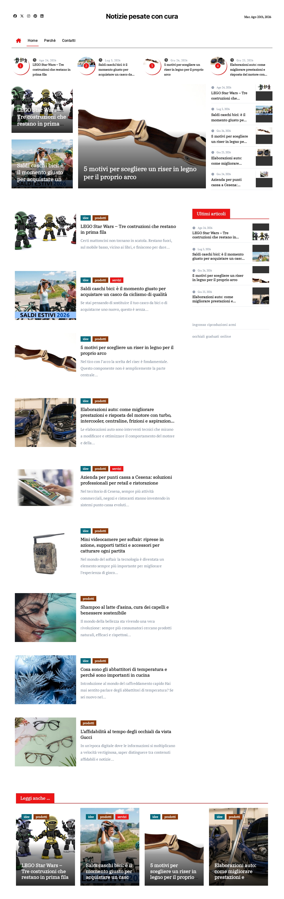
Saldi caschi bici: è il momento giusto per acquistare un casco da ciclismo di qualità (40, 179)
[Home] (18, 41)
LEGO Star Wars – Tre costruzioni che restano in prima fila (52, 69)
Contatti (68, 40)
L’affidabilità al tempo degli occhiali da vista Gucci (126, 734)
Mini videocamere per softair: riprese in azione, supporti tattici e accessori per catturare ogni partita (122, 545)
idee (86, 218)
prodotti (100, 218)
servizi (116, 280)
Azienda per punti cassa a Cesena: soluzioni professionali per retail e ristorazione (126, 480)
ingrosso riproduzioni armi (214, 324)
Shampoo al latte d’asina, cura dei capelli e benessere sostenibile (125, 610)
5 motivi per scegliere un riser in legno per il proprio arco (183, 69)
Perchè (49, 40)
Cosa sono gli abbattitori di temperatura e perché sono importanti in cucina (124, 672)
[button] (200, 135)
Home (32, 40)
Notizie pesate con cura (142, 16)
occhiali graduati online (211, 336)
